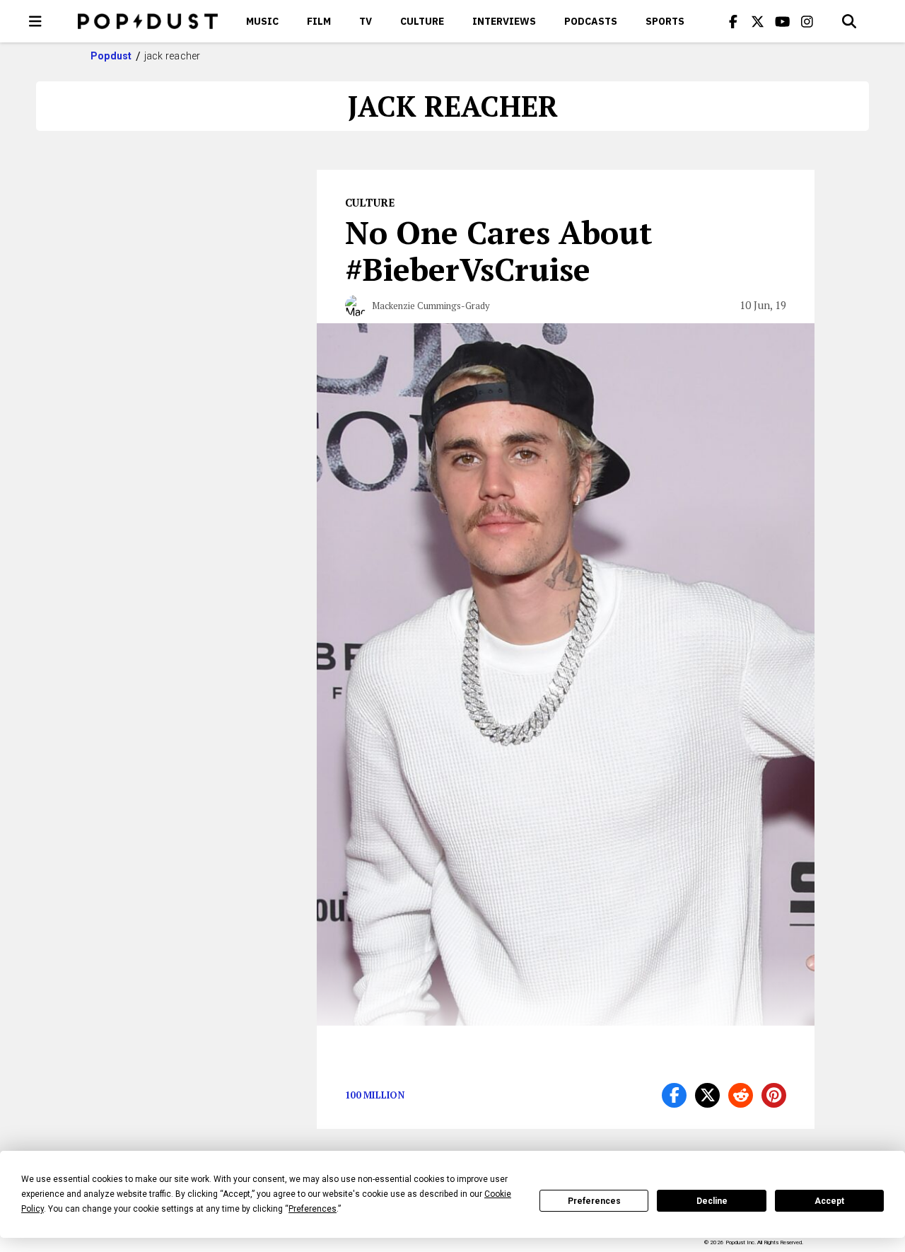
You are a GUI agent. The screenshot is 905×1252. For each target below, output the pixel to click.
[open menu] (35, 21)
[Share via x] (707, 1095)
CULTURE (422, 21)
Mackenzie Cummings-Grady (431, 305)
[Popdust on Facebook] (733, 21)
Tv (365, 21)
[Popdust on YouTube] (782, 21)
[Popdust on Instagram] (807, 21)
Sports (665, 21)
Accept (829, 1201)
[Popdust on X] (758, 21)
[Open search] (849, 21)
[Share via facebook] (674, 1095)
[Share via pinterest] (773, 1095)
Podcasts (590, 21)
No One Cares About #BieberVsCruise (499, 250)
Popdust (111, 56)
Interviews (504, 21)
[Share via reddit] (740, 1095)
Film (319, 21)
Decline (712, 1201)
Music (262, 21)
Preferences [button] (312, 1209)
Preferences (594, 1201)
